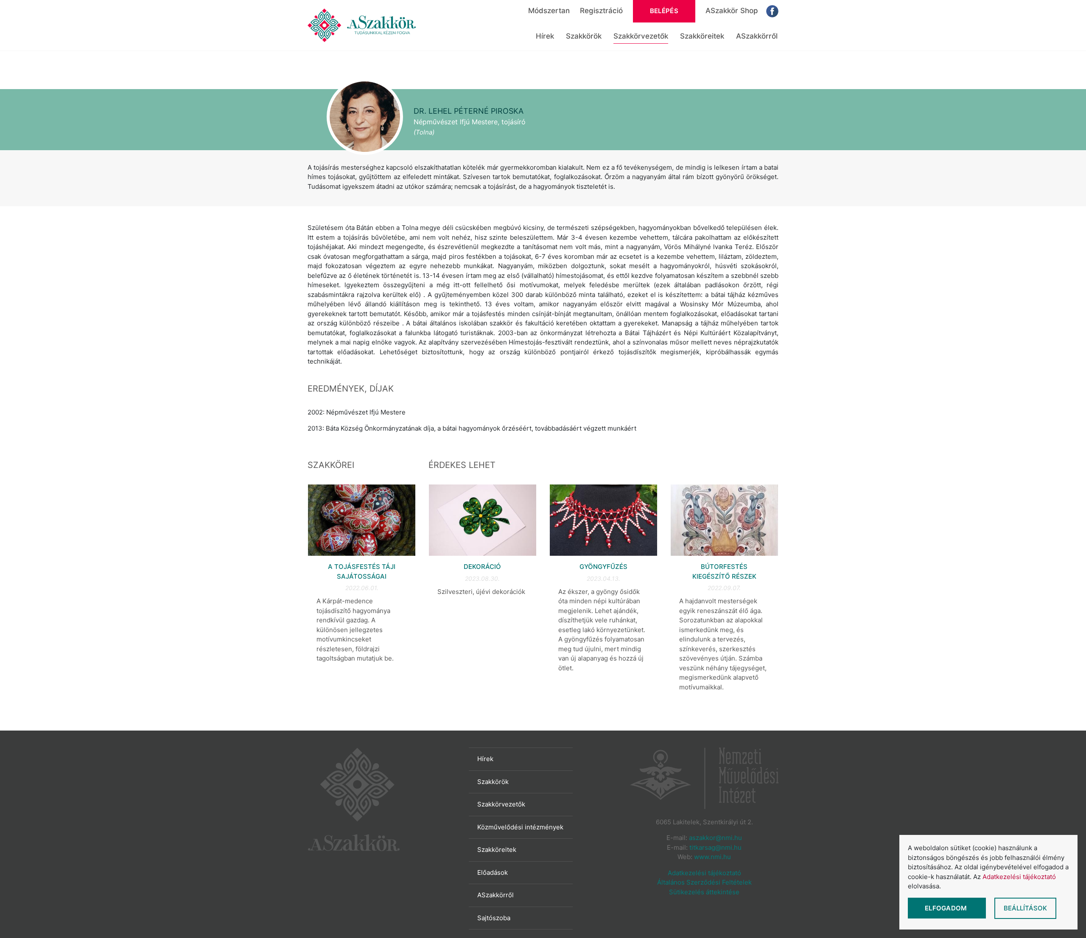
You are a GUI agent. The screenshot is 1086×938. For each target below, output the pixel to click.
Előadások (492, 872)
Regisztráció (601, 10)
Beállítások (1025, 908)
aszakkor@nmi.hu (715, 838)
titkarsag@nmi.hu (715, 847)
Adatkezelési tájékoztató (704, 873)
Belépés (664, 11)
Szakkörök (584, 36)
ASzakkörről (757, 36)
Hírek (545, 36)
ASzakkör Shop (731, 10)
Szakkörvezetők (640, 36)
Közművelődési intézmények (520, 827)
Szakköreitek (702, 36)
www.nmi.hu (712, 857)
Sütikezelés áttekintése (704, 892)
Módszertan (549, 10)
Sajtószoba (493, 918)
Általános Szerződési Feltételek (704, 882)
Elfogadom (947, 908)
